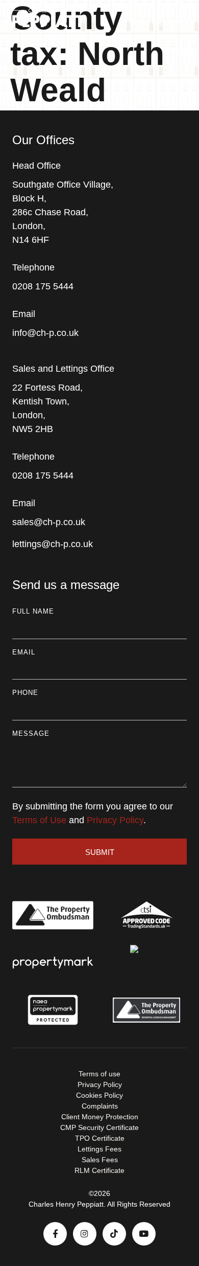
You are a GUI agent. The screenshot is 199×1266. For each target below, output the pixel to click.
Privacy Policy (115, 820)
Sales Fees (100, 1160)
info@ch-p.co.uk (45, 333)
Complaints (100, 1106)
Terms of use (99, 1074)
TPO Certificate (100, 1138)
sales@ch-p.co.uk (48, 522)
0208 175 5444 (42, 286)
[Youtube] (144, 1234)
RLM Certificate (99, 1170)
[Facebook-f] (55, 1234)
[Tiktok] (114, 1234)
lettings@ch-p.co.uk (52, 544)
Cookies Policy (99, 1095)
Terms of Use (39, 820)
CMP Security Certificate (99, 1127)
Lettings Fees (99, 1149)
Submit (99, 852)
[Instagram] (84, 1234)
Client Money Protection (99, 1117)
